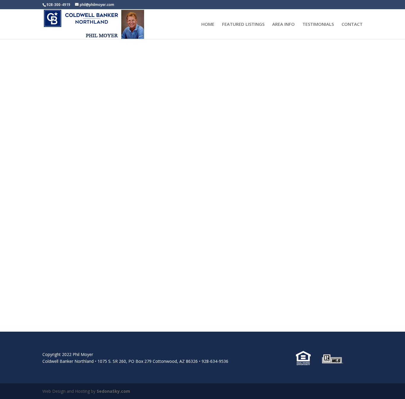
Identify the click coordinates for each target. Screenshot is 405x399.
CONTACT (352, 24)
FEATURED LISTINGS (243, 24)
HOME (207, 24)
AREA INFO (283, 24)
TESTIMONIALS (318, 24)
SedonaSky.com (113, 391)
